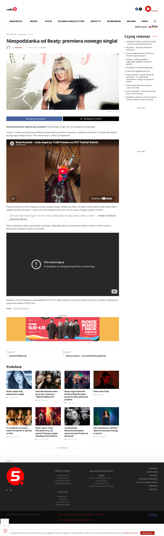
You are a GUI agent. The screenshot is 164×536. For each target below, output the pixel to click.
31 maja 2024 (99, 395)
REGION (33, 21)
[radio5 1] (62, 329)
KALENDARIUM (114, 21)
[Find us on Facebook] (136, 9)
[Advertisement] (78, 9)
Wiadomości (22, 34)
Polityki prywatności (130, 533)
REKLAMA (131, 21)
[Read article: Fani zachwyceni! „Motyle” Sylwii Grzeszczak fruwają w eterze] (106, 416)
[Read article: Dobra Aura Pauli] (106, 380)
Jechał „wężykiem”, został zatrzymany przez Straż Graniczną (140, 92)
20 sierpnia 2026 (12, 397)
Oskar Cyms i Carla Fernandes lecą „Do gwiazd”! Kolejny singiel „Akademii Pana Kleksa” (46, 432)
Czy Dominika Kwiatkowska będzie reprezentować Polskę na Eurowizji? (76, 432)
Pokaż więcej (63, 448)
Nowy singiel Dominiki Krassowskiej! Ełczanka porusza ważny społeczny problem (76, 395)
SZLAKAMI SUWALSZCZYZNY (71, 21)
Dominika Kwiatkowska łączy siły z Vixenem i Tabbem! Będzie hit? (46, 394)
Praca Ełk (61, 514)
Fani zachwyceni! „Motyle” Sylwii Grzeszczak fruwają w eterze (106, 431)
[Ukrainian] (153, 26)
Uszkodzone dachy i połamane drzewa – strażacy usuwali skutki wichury (141, 42)
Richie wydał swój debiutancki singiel (15, 392)
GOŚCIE (48, 21)
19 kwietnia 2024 (13, 436)
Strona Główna (11, 34)
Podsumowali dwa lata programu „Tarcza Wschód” (139, 86)
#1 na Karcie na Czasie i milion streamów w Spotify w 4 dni (19, 431)
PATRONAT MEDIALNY (148, 479)
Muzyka (31, 34)
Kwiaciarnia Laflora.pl (83, 520)
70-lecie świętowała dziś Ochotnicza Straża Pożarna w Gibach (140, 54)
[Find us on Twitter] (140, 9)
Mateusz (18, 47)
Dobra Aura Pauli (101, 391)
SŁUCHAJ (154, 11)
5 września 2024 (42, 400)
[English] (156, 26)
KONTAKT (153, 489)
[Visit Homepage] (11, 9)
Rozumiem (147, 533)
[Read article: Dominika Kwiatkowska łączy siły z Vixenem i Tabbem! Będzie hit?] (48, 380)
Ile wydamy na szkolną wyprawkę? (139, 67)
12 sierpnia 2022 (32, 47)
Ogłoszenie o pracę (74, 514)
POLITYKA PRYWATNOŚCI (147, 482)
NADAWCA (153, 486)
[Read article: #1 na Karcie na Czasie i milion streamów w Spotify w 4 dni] (19, 416)
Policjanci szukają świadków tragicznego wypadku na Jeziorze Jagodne (139, 61)
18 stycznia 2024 (42, 439)
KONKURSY (153, 468)
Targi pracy (100, 514)
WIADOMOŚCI (15, 21)
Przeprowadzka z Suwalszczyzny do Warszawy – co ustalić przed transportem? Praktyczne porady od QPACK (140, 78)
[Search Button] (155, 21)
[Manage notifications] (5, 531)
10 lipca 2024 (70, 403)
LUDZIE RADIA (152, 472)
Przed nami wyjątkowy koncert (138, 71)
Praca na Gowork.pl (65, 520)
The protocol (89, 514)
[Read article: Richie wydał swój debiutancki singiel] (19, 380)
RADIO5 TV (96, 21)
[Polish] (150, 26)
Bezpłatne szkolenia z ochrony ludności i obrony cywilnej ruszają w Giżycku (141, 98)
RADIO (145, 21)
